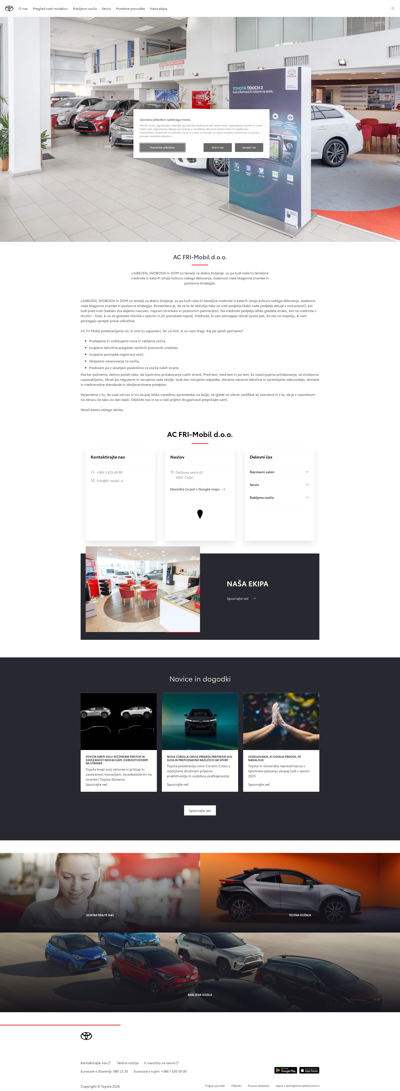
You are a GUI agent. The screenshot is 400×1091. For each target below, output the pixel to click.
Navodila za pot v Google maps (198, 488)
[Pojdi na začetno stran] (9, 8)
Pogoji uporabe (215, 1085)
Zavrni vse (218, 147)
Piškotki (236, 1085)
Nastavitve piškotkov (162, 147)
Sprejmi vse (249, 147)
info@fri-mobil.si (110, 480)
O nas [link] (23, 8)
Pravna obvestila (258, 1085)
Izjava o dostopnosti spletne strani (297, 1085)
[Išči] (393, 8)
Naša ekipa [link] (158, 8)
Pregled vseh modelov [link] (50, 8)
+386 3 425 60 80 (110, 472)
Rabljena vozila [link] (85, 8)
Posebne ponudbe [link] (130, 8)
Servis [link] (106, 8)
